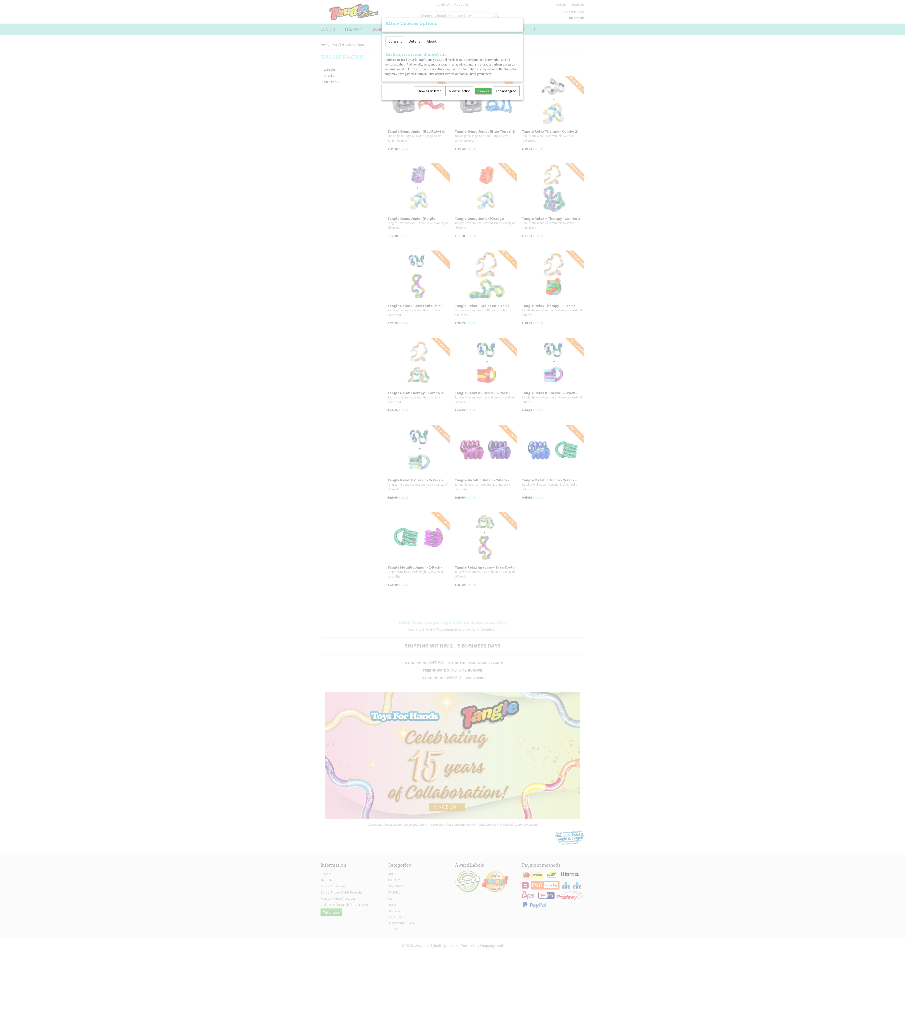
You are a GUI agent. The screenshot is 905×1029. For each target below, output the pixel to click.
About (432, 41)
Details (414, 41)
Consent (395, 41)
